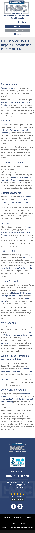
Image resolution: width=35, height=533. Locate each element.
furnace (28, 227)
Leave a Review (17, 499)
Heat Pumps (27, 257)
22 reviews (20, 496)
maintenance (5, 343)
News (23, 523)
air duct (7, 125)
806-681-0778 (17, 476)
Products (17, 517)
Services (7, 517)
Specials (27, 517)
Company (13, 523)
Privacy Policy (6, 527)
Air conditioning (7, 88)
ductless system (25, 197)
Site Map (13, 527)
